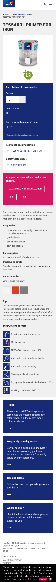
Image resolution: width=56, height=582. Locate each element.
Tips (11, 197)
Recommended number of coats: (22, 122)
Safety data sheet (19, 165)
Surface (9, 93)
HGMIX (11, 405)
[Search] (45, 3)
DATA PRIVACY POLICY (12, 560)
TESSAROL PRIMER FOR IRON (26, 151)
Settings (33, 579)
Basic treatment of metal (22, 14)
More (25, 579)
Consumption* (13, 109)
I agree (43, 579)
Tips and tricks (15, 478)
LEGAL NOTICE (9, 557)
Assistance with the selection (25, 189)
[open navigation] (50, 3)
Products (6, 14)
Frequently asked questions (23, 441)
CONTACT (7, 563)
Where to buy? (15, 508)
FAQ (24, 197)
